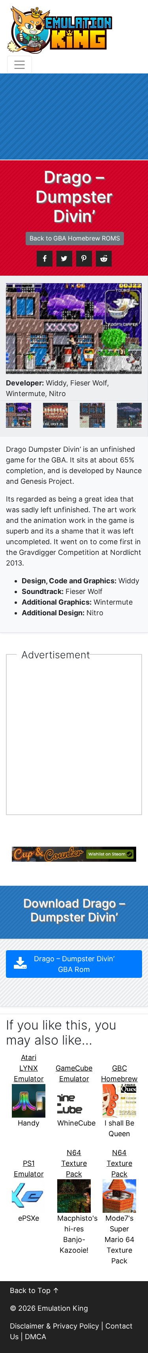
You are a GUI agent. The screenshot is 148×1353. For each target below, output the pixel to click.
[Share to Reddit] (104, 259)
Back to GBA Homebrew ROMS (75, 238)
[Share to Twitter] (64, 259)
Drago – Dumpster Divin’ (74, 964)
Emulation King (62, 1308)
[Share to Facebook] (44, 259)
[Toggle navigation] (19, 64)
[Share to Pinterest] (84, 259)
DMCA (35, 1336)
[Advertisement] (74, 116)
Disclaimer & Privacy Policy (54, 1326)
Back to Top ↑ (34, 1290)
